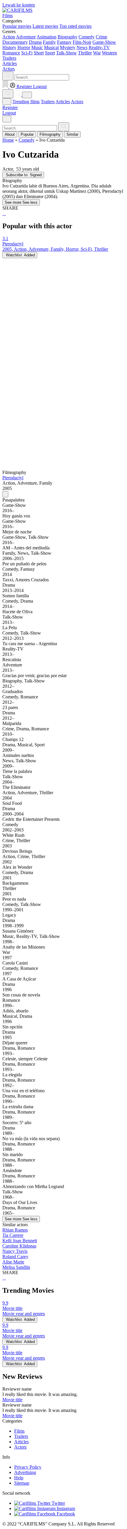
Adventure (26, 36)
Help (18, 1477)
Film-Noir (82, 42)
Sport (50, 52)
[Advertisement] (63, 321)
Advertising (25, 1472)
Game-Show (104, 42)
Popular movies (16, 26)
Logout (9, 112)
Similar (72, 134)
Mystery (67, 47)
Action (8, 36)
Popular (27, 134)
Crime (101, 36)
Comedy (87, 36)
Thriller (85, 52)
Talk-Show (66, 52)
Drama (35, 42)
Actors (77, 101)
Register (10, 107)
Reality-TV (99, 47)
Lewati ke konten (18, 4)
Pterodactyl (12, 477)
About (10, 134)
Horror (23, 47)
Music (37, 47)
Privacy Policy (27, 1467)
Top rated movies (75, 26)
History (9, 47)
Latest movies (45, 26)
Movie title (12, 1399)
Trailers (48, 101)
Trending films (26, 101)
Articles (63, 101)
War (97, 52)
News (81, 47)
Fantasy (64, 42)
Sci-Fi (26, 52)
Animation (46, 36)
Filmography (50, 134)
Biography (67, 36)
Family (49, 42)
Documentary (15, 42)
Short (39, 52)
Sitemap (21, 1483)
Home (8, 140)
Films (19, 1430)
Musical (51, 47)
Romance (11, 52)
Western (109, 52)
